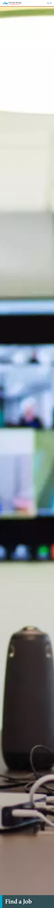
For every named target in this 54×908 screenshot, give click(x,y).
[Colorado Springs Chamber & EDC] (11, 3)
